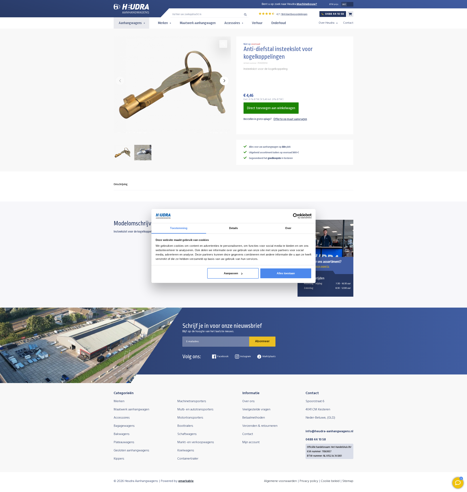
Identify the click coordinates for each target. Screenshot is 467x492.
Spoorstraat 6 (315, 401)
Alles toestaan (286, 273)
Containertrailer (187, 458)
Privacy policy (309, 481)
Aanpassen (231, 273)
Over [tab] (288, 228)
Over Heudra (326, 23)
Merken (163, 23)
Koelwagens (185, 450)
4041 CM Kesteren (318, 409)
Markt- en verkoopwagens (195, 442)
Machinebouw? (307, 4)
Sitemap (347, 481)
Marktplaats (268, 356)
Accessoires (232, 23)
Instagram (245, 356)
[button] (224, 80)
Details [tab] (233, 228)
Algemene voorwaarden (280, 481)
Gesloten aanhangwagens (131, 450)
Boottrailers (185, 426)
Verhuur (257, 23)
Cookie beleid (330, 481)
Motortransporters (190, 417)
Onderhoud (278, 23)
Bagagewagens (124, 426)
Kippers (119, 458)
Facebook (223, 356)
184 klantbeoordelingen (294, 14)
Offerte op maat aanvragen (290, 119)
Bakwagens (122, 434)
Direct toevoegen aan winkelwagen (271, 108)
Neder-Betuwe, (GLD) (320, 417)
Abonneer (262, 341)
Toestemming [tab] (178, 228)
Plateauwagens (124, 442)
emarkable (186, 481)
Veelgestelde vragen (256, 409)
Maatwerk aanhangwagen (198, 23)
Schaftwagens (187, 434)
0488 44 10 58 (334, 14)
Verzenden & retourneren (259, 426)
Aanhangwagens (130, 23)
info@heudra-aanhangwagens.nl (329, 431)
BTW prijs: (334, 4)
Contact (348, 23)
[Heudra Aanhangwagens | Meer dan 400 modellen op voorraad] (131, 9)
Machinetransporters (191, 401)
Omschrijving (121, 184)
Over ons (248, 401)
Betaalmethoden (253, 417)
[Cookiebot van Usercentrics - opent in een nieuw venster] (296, 216)
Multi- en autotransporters (195, 409)
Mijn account (251, 442)
